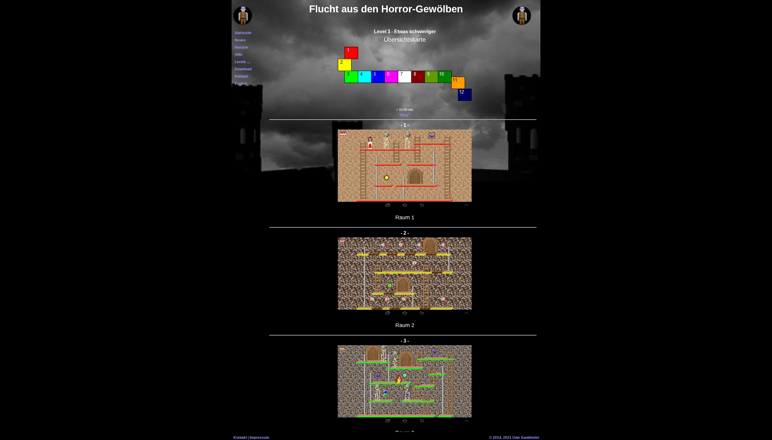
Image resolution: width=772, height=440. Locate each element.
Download (242, 69)
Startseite (242, 33)
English (240, 84)
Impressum (259, 437)
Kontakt (240, 76)
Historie (240, 47)
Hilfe (237, 55)
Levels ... (241, 62)
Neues (239, 40)
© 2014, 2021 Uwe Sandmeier (514, 437)
